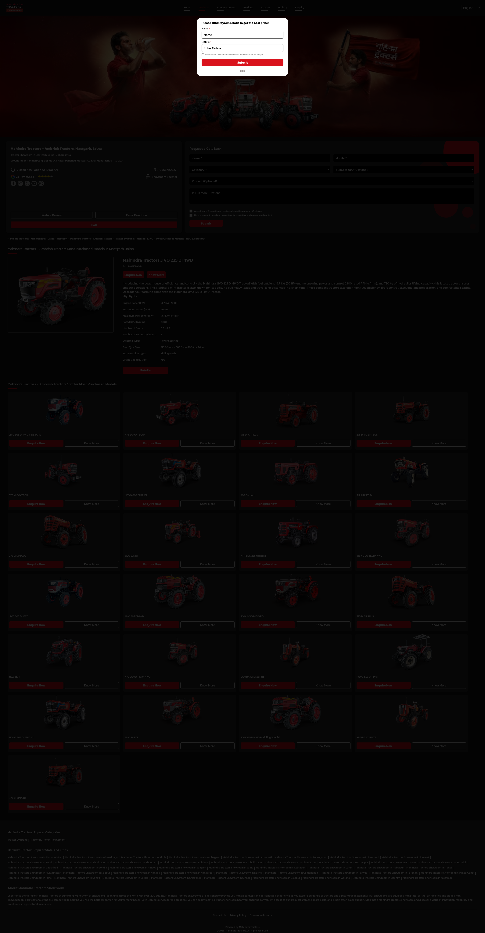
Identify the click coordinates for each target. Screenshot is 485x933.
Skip (242, 71)
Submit (242, 62)
